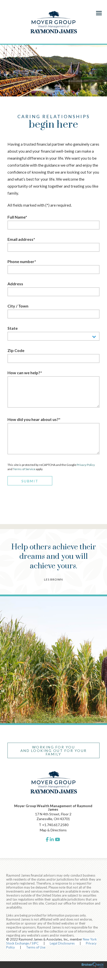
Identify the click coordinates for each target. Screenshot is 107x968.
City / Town (17, 306)
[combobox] (53, 336)
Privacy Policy (86, 465)
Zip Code (15, 350)
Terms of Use (35, 947)
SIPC (35, 943)
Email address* (21, 239)
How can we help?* (24, 372)
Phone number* (21, 261)
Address (15, 283)
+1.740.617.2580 (55, 825)
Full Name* (17, 217)
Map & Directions (53, 830)
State (12, 328)
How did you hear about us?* (33, 419)
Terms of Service (24, 469)
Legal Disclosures (62, 943)
